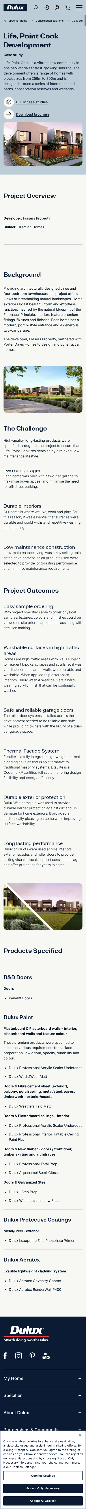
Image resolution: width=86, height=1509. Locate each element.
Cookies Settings (43, 1475)
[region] (43, 1470)
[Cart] (69, 7)
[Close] (80, 1435)
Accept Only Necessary (43, 1488)
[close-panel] (79, 7)
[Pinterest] (32, 1356)
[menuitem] (13, 1378)
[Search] (36, 7)
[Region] (46, 7)
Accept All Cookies (43, 1500)
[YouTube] (46, 1356)
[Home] (6, 21)
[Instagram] (19, 1356)
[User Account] (57, 7)
